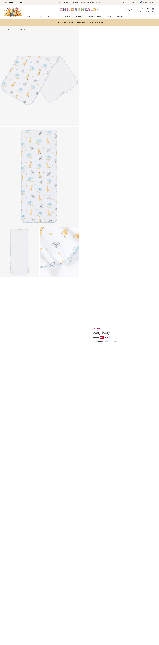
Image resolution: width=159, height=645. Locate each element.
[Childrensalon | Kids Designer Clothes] (13, 12)
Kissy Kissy (101, 332)
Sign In (22, 2)
